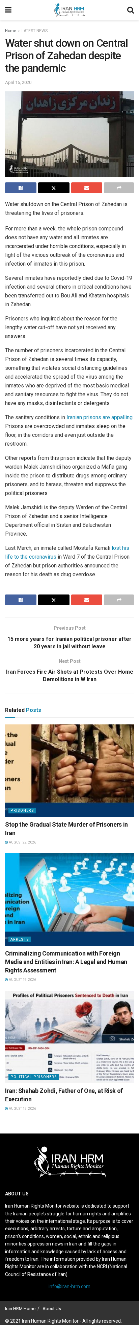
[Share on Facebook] (20, 187)
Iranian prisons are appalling (99, 417)
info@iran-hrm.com (69, 1286)
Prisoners (22, 810)
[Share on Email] (87, 187)
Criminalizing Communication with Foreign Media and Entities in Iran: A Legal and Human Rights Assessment (66, 962)
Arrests (19, 939)
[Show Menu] (8, 10)
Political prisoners (33, 1077)
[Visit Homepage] (69, 10)
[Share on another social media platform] (119, 187)
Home (10, 30)
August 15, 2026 (22, 1108)
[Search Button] (130, 10)
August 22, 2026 (22, 842)
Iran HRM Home (20, 1308)
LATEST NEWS (35, 30)
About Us (52, 1308)
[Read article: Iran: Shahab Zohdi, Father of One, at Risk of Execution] (69, 1037)
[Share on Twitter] (54, 187)
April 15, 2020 (18, 82)
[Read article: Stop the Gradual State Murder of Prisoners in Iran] (69, 770)
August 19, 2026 (22, 980)
